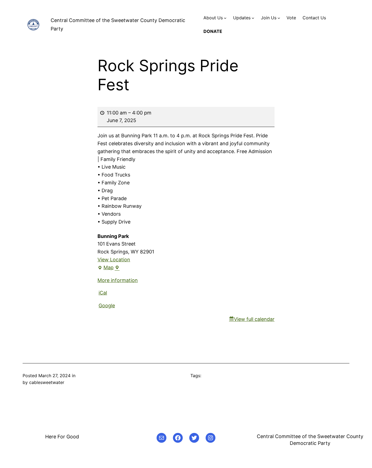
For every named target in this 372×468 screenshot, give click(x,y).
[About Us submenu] (225, 18)
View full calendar (254, 319)
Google (107, 305)
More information (117, 280)
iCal (103, 293)
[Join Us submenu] (279, 18)
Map (106, 268)
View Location (113, 259)
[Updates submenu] (253, 18)
